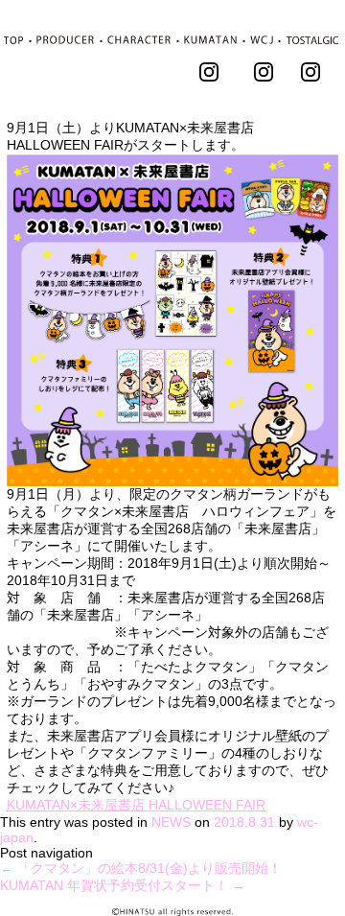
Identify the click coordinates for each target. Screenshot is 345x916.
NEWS (171, 822)
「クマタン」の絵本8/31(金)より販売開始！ (141, 868)
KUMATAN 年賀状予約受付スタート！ (122, 885)
